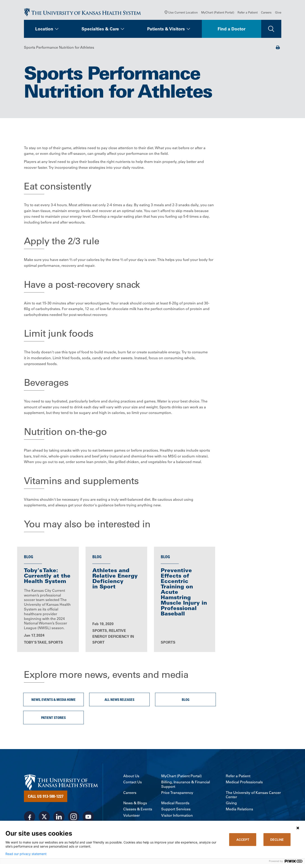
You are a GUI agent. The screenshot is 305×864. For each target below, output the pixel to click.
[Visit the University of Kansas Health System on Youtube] (88, 816)
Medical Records (175, 803)
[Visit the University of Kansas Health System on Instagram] (73, 816)
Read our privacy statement (26, 854)
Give (278, 12)
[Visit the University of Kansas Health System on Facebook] (29, 816)
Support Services (176, 809)
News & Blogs (135, 803)
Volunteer (131, 815)
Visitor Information (177, 815)
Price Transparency (177, 793)
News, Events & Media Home (53, 699)
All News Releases (119, 699)
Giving (231, 803)
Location (44, 29)
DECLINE (277, 839)
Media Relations (239, 809)
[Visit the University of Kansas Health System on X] (44, 816)
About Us (131, 776)
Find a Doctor (231, 29)
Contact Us (132, 782)
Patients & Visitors (166, 29)
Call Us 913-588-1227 (45, 796)
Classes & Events (137, 809)
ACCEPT (242, 839)
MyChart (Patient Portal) (217, 12)
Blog (185, 699)
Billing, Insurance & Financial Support (185, 784)
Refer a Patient (247, 12)
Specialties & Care (100, 29)
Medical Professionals (244, 782)
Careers (266, 12)
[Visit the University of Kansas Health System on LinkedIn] (59, 816)
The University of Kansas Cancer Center (253, 795)
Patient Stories (53, 717)
